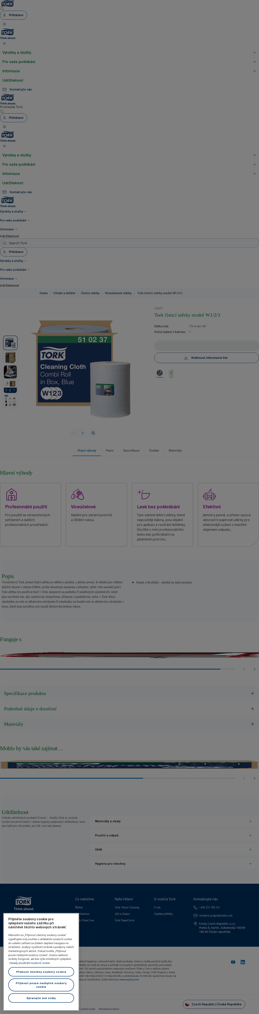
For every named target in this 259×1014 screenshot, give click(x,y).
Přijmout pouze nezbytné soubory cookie (41, 984)
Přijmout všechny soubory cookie (41, 971)
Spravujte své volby (41, 998)
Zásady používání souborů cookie (29, 963)
